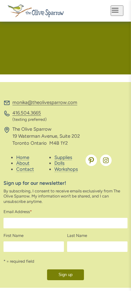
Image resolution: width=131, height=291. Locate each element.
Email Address (17, 211)
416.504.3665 (26, 113)
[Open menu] (117, 10)
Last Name (77, 235)
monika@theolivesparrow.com (44, 102)
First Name (13, 235)
